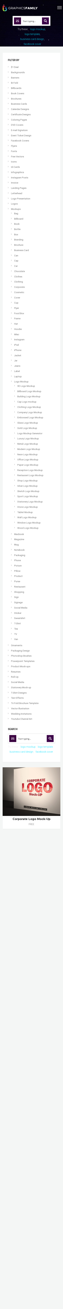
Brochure (18, 245)
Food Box (19, 313)
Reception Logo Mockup (30, 470)
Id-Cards (15, 167)
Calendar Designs (20, 109)
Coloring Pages (19, 119)
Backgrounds (18, 72)
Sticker (17, 613)
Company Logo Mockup (29, 412)
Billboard (18, 218)
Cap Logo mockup (26, 401)
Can (16, 255)
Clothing (18, 281)
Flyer (16, 308)
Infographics (17, 172)
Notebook (19, 550)
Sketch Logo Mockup (28, 491)
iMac (16, 334)
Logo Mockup (21, 381)
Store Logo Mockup (27, 507)
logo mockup (37, 29)
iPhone (17, 350)
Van (16, 639)
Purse (17, 581)
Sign (16, 597)
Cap (16, 260)
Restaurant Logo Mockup (30, 475)
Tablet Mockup (25, 512)
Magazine (19, 539)
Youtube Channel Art (21, 719)
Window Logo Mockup (29, 522)
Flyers (14, 146)
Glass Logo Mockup (27, 422)
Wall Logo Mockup (27, 517)
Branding (18, 239)
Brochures (16, 98)
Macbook (19, 534)
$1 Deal (15, 67)
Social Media (20, 607)
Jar (15, 360)
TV (15, 634)
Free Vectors (17, 156)
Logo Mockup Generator (29, 433)
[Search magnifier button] (45, 20)
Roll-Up (15, 677)
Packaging (19, 555)
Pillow (17, 571)
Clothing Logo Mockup (29, 407)
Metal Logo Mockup (27, 444)
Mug (16, 544)
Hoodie (18, 329)
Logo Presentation (20, 198)
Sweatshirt (19, 618)
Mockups (16, 209)
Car (16, 266)
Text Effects (17, 698)
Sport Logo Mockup (27, 496)
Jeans (17, 366)
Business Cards (19, 104)
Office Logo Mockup (27, 459)
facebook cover (32, 44)
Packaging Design (20, 650)
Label (17, 371)
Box (16, 234)
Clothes (18, 276)
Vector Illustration (20, 708)
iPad (16, 345)
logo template (32, 34)
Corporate (19, 287)
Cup (16, 302)
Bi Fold (14, 83)
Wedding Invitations (21, 713)
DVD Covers (17, 125)
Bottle (17, 229)
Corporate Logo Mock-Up (31, 819)
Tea (16, 628)
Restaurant (19, 586)
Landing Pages (18, 188)
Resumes (15, 671)
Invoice (14, 182)
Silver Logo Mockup (27, 486)
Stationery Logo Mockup (30, 501)
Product (18, 576)
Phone (17, 560)
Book (17, 224)
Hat (16, 323)
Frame (17, 318)
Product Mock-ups (20, 666)
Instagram (19, 339)
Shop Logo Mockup (27, 480)
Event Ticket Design (21, 135)
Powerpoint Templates (22, 661)
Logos (14, 203)
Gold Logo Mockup (27, 428)
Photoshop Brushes (21, 655)
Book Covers (17, 93)
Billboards (16, 88)
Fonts (14, 151)
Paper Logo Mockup (27, 465)
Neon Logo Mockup (27, 454)
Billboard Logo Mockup (29, 391)
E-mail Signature (19, 130)
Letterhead (16, 193)
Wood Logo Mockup (27, 528)
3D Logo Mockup (26, 386)
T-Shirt (17, 623)
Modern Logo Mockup (28, 449)
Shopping (19, 592)
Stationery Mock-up (21, 687)
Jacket (17, 355)
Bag (16, 213)
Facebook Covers (20, 140)
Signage (18, 602)
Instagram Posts (19, 177)
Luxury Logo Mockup (28, 438)
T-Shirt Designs (19, 692)
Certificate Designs (21, 114)
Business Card (21, 250)
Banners (15, 77)
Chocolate (19, 271)
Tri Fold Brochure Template (24, 703)
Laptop (18, 376)
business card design (32, 39)
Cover (17, 297)
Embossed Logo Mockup (30, 417)
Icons (14, 161)
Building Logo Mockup (28, 396)
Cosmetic (19, 292)
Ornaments (16, 645)
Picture (18, 565)
